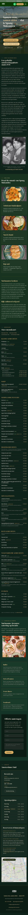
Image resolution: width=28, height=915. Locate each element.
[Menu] (25, 4)
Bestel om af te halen (11, 44)
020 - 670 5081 (8, 783)
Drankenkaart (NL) (5, 334)
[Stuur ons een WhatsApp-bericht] (14, 4)
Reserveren (20, 4)
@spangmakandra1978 (18, 901)
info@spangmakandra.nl (10, 787)
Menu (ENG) (20, 47)
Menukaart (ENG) (13, 332)
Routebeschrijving (10, 791)
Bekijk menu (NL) (9, 47)
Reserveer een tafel (11, 40)
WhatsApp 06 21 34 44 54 (14, 907)
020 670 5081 (19, 612)
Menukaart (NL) (4, 332)
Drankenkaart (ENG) (15, 334)
